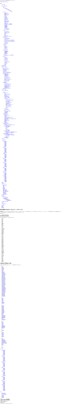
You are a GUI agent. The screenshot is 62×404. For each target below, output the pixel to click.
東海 (3, 158)
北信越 (4, 153)
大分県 (5, 179)
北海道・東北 (5, 141)
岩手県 (5, 143)
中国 (3, 167)
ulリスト (6, 15)
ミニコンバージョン (7, 61)
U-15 (6, 128)
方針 (5, 93)
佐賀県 (5, 177)
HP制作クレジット (7, 87)
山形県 (5, 145)
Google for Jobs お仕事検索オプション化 (10, 124)
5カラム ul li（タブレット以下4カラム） (10, 40)
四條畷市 (3, 312)
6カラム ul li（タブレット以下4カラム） (10, 41)
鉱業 (3, 187)
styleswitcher (6, 122)
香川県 (5, 173)
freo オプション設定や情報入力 (7, 72)
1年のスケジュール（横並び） (8, 24)
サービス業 (4, 193)
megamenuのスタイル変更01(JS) (10, 132)
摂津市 (2, 314)
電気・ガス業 (5, 189)
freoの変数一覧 (8, 103)
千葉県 (4, 359)
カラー (4, 56)
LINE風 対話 (6, 19)
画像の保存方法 (7, 96)
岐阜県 (5, 159)
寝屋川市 (3, 330)
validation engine (6, 119)
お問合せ (3, 397)
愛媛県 (5, 174)
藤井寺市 (3, 336)
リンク (4, 30)
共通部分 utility (6, 75)
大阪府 (5, 164)
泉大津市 (3, 207)
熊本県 (5, 178)
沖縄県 (5, 181)
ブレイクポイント (5, 55)
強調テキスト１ (7, 13)
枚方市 (2, 335)
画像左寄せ (6, 52)
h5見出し (10, 10)
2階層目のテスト (5, 198)
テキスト (6, 57)
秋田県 (4, 353)
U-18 (6, 127)
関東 (3, 147)
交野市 (2, 300)
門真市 (2, 301)
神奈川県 (6, 152)
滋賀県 (4, 371)
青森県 (5, 142)
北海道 (4, 350)
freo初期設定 (4, 69)
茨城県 (4, 356)
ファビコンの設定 (7, 85)
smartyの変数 (6, 111)
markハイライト (7, 18)
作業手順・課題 (4, 65)
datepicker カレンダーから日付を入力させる (10, 118)
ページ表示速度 (7, 109)
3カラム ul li (6, 39)
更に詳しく (6, 33)
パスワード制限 (7, 125)
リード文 (6, 12)
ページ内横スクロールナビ (8, 36)
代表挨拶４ (6, 27)
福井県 (5, 156)
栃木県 (5, 148)
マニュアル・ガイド (5, 92)
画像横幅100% (6, 51)
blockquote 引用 (6, 20)
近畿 (3, 162)
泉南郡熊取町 (3, 315)
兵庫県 (5, 165)
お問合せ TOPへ (4, 203)
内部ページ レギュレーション (7, 88)
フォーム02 (7, 136)
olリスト (6, 16)
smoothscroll (6, 114)
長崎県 (4, 386)
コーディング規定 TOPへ (5, 90)
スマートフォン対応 (7, 97)
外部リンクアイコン (7, 32)
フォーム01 (7, 135)
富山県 (5, 154)
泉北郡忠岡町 (3, 319)
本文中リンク (6, 58)
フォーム (6, 81)
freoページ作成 (5, 70)
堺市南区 (3, 310)
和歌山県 (6, 166)
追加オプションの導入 (6, 123)
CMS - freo (6, 98)
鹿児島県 (4, 389)
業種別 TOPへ (3, 183)
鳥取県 (5, 168)
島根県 (4, 377)
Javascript (6, 95)
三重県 (5, 161)
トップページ (6, 76)
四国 (2, 380)
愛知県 (5, 160)
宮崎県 (5, 180)
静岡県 (4, 368)
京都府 (5, 163)
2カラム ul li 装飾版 (7, 38)
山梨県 (4, 365)
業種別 (2, 182)
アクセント (6, 60)
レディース (7, 129)
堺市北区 (3, 305)
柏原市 (2, 299)
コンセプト (6, 22)
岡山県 (5, 169)
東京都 (5, 151)
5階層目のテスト (9, 200)
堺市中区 (3, 307)
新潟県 (4, 362)
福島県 (5, 146)
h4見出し (8, 9)
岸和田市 (3, 303)
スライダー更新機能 (7, 130)
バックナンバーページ (9, 106)
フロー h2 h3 (6, 49)
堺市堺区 (3, 306)
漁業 (3, 186)
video (5, 54)
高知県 (4, 383)
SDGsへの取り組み (5, 201)
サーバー (6, 108)
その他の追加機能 (5, 133)
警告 (5, 64)
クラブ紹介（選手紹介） (8, 126)
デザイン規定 (3, 4)
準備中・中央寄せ (7, 21)
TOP (0, 391)
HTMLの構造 (7, 101)
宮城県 (5, 144)
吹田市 (2, 313)
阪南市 (2, 333)
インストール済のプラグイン (9, 100)
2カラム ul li (6, 37)
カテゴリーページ (7, 78)
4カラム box (6, 43)
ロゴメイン (6, 63)
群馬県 (5, 149)
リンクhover (6, 59)
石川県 (5, 155)
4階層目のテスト (8, 199)
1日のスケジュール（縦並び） (8, 23)
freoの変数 (6, 112)
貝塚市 (2, 298)
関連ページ (6, 35)
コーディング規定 (4, 394)
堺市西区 (3, 308)
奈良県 (4, 374)
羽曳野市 (3, 332)
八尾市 (2, 347)
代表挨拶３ (6, 26)
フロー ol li (6, 48)
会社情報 (3, 396)
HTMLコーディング (5, 73)
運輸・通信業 (5, 190)
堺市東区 (3, 309)
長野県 (5, 157)
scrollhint (6, 46)
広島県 (5, 170)
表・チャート (5, 44)
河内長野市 (3, 302)
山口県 (5, 171)
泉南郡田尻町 (3, 316)
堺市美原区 (3, 311)
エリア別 (3, 138)
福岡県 (5, 176)
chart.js (5, 116)
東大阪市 (3, 334)
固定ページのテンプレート (8, 79)
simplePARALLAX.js (7, 120)
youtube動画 (6, 50)
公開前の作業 (5, 82)
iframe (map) (6, 53)
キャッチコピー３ (7, 29)
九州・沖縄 (4, 175)
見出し (4, 7)
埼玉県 (5, 150)
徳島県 (5, 172)
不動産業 (4, 192)
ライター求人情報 (5, 197)
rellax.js (5, 121)
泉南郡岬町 (3, 317)
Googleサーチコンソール (8, 84)
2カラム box (6, 42)
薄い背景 (6, 62)
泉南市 (2, 318)
